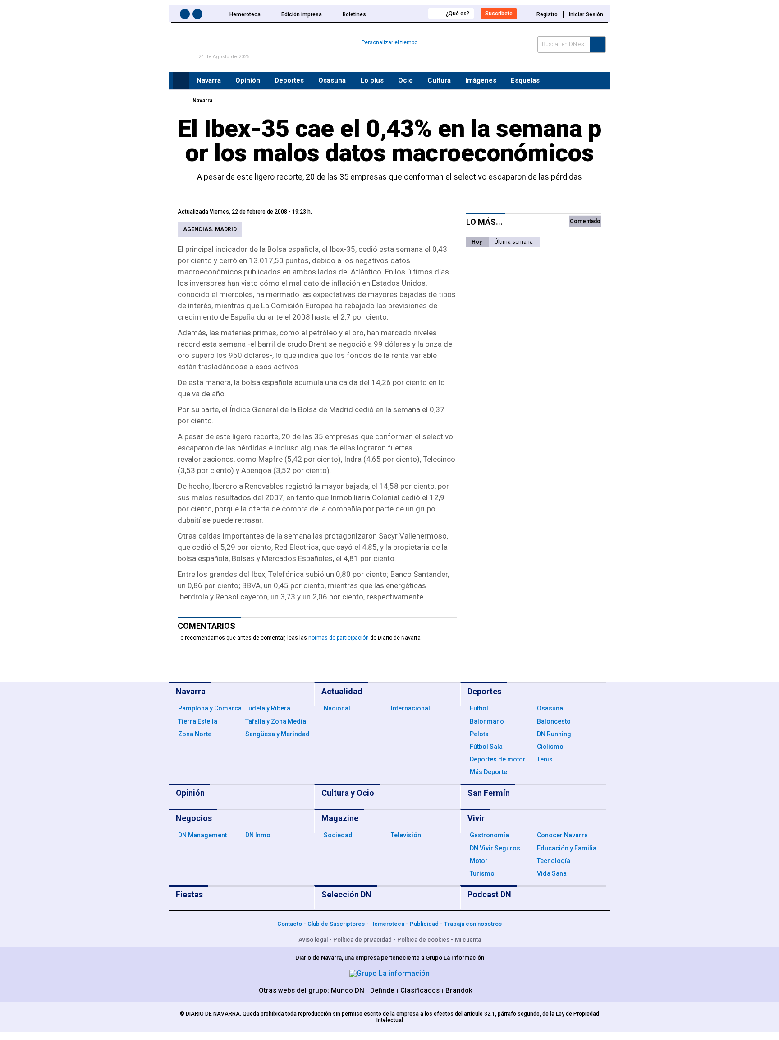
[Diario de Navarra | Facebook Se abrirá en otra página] (186, 15)
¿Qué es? (457, 13)
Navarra (202, 101)
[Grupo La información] (389, 973)
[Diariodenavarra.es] (180, 101)
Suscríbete (499, 13)
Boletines (354, 14)
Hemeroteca (245, 14)
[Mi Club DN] (405, 13)
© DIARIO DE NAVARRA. (211, 1014)
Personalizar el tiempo (389, 42)
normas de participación (338, 638)
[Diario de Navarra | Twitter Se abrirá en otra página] (198, 15)
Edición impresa (301, 14)
